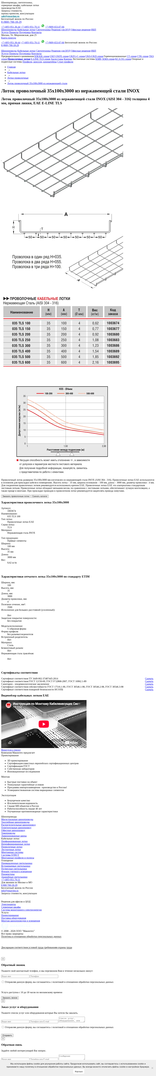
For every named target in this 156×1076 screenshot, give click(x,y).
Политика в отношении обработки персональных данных (31, 936)
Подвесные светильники (14, 868)
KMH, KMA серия (105, 59)
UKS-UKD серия (94, 56)
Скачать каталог (39, 496)
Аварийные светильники (14, 877)
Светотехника (43, 29)
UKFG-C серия (77, 56)
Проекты (13, 32)
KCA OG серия (123, 59)
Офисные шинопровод (13, 830)
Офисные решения (80, 29)
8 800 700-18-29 (9, 885)
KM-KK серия (41, 56)
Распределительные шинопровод (18, 825)
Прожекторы (8, 874)
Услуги (5, 32)
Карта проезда (8, 38)
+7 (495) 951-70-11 (30, 27)
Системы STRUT (10, 855)
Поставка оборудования (13, 918)
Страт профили (65, 61)
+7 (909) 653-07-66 (54, 27)
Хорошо (79, 1071)
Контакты (36, 32)
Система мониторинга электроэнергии (21, 910)
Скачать (149, 678)
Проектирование (10, 915)
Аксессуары (57, 59)
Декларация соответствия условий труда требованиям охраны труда (36, 947)
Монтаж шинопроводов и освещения (20, 920)
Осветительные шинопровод (16, 827)
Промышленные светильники (16, 863)
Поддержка (25, 32)
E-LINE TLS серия (40, 59)
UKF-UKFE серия (59, 56)
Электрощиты (8, 904)
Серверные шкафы (11, 907)
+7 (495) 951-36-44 (10, 27)
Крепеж (68, 59)
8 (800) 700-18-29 (11, 21)
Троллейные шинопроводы (15, 822)
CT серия (131, 56)
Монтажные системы (12, 852)
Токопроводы (8, 833)
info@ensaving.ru (9, 890)
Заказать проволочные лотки (15, 496)
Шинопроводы (9, 29)
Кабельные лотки (26, 29)
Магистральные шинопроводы (17, 819)
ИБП (93, 29)
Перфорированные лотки (14, 841)
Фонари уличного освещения (16, 871)
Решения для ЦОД (60, 29)
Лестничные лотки (11, 849)
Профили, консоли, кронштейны (40, 61)
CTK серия (142, 56)
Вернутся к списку (11, 750)
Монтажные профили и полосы (17, 857)
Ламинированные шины (14, 836)
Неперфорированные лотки (15, 844)
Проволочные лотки (11, 846)
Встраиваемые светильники (15, 866)
